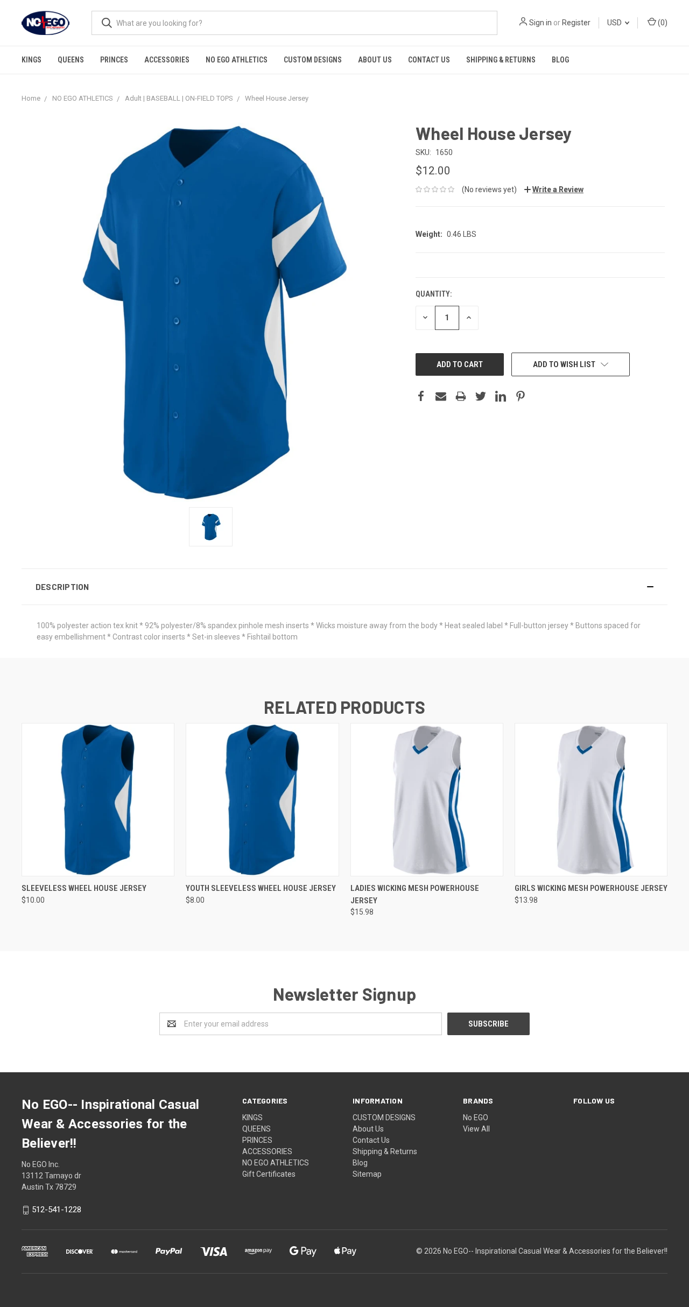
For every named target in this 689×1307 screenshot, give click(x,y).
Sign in (540, 22)
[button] (344, 586)
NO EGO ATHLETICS (237, 59)
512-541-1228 (56, 1209)
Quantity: (434, 294)
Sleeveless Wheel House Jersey (84, 888)
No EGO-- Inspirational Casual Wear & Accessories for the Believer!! (555, 1251)
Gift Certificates (269, 1174)
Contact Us (429, 59)
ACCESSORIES (166, 59)
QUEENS (71, 59)
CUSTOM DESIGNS (313, 59)
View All (476, 1129)
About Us (375, 59)
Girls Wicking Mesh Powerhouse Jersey (591, 888)
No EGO (475, 1117)
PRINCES (114, 59)
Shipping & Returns (501, 59)
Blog (560, 59)
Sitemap (367, 1174)
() (661, 22)
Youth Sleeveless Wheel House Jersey (261, 888)
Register (576, 22)
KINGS (31, 59)
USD (615, 22)
